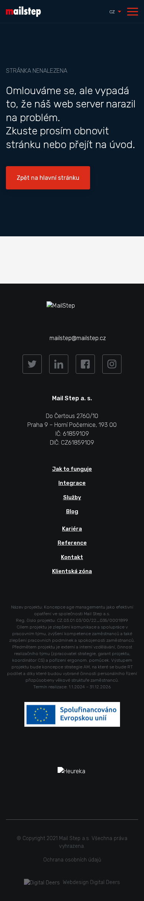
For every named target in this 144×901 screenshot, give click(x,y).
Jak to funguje (72, 469)
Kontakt (72, 557)
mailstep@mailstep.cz (77, 338)
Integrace (72, 483)
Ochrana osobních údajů (72, 860)
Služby (72, 497)
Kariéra (72, 528)
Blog (72, 511)
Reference (72, 542)
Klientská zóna (72, 571)
